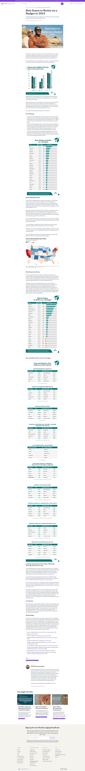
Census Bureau (43, 635)
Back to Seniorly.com (79, 3)
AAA (45, 640)
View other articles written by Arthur (37, 686)
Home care (31, 756)
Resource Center (28, 7)
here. (55, 683)
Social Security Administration (38, 648)
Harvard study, (30, 596)
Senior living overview (33, 765)
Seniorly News (34, 7)
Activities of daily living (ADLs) (47, 761)
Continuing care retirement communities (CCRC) (34, 762)
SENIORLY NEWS (29, 660)
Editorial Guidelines (20, 761)
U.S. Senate (39, 650)
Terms (56, 757)
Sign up (52, 737)
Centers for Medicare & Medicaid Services (36, 653)
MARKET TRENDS (35, 660)
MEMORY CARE (55, 718)
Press (18, 754)
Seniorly (32, 105)
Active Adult (32, 759)
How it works (44, 754)
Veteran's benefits (45, 759)
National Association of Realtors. (46, 579)
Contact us (19, 751)
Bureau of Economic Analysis (50, 642)
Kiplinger (56, 645)
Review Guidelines (20, 759)
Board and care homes (33, 753)
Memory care (32, 754)
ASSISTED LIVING (21, 718)
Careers (18, 753)
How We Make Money (20, 756)
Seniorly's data (39, 591)
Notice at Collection (58, 751)
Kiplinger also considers (34, 203)
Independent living (33, 751)
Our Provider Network (45, 756)
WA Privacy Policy (58, 753)
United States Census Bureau (48, 62)
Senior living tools (45, 753)
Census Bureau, (50, 632)
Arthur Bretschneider (30, 20)
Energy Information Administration (50, 637)
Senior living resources (46, 751)
